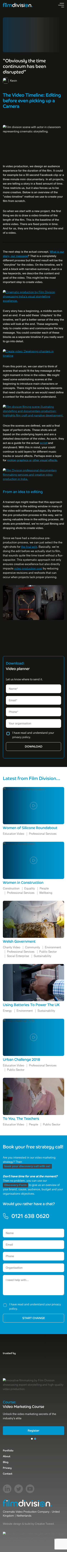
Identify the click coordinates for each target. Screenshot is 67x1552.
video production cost (28, 568)
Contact (7, 1473)
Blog (5, 1462)
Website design (12, 1524)
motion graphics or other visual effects (32, 460)
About (6, 1456)
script (43, 443)
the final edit (29, 547)
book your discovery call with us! (27, 1166)
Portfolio (8, 1450)
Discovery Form (15, 1185)
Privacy (7, 1467)
